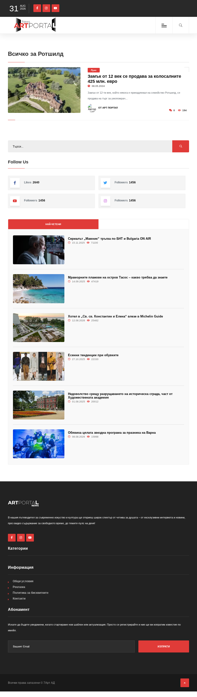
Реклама (19, 587)
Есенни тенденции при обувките (93, 355)
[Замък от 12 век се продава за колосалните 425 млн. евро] (44, 90)
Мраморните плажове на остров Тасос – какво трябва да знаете (117, 277)
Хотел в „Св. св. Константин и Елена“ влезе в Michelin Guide (115, 316)
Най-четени (53, 224)
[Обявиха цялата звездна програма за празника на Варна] (38, 443)
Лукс (94, 70)
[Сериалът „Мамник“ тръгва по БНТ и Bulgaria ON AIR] (38, 249)
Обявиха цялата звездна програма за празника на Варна (112, 432)
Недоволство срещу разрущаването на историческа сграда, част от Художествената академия (120, 395)
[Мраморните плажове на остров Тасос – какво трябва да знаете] (38, 288)
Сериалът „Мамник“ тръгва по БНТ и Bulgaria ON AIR (109, 238)
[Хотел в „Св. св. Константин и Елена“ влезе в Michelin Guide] (38, 327)
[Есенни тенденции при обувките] (38, 366)
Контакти (19, 598)
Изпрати (164, 646)
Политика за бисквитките (31, 592)
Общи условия (23, 581)
